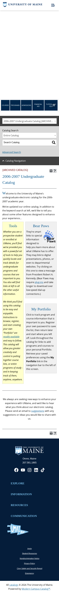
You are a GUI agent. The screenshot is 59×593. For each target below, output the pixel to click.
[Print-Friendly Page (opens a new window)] (51, 170)
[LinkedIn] (36, 470)
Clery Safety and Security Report (29, 569)
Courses (5, 105)
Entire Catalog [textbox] (11, 135)
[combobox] (29, 121)
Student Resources (29, 554)
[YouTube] (23, 470)
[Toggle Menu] (53, 5)
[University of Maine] (22, 6)
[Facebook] (16, 470)
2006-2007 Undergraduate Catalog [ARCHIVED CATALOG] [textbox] (30, 121)
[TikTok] (43, 470)
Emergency (29, 573)
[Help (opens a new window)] (54, 170)
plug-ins (39, 282)
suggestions (37, 410)
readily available (11, 336)
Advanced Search (11, 152)
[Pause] (54, 105)
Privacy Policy (29, 564)
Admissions (26, 105)
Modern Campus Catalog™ (36, 588)
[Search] (54, 142)
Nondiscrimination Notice (29, 559)
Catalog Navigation (15, 160)
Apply (29, 549)
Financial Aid (38, 105)
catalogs (13, 584)
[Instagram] (29, 470)
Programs (15, 105)
